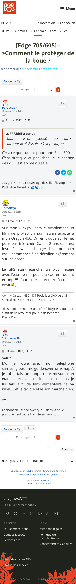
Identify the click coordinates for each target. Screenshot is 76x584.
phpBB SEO (45, 480)
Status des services (17, 565)
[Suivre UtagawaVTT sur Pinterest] (39, 513)
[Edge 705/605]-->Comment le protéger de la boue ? (38, 53)
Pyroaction (9, 107)
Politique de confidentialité (49, 536)
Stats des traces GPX (17, 559)
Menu (70, 8)
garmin (7, 295)
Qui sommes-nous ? (17, 529)
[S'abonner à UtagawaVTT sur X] (15, 513)
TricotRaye (9, 208)
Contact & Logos (14, 534)
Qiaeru (54, 474)
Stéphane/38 (11, 338)
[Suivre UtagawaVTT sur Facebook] (7, 513)
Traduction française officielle (33, 474)
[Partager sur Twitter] (63, 172)
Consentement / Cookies (56, 544)
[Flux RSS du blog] (56, 513)
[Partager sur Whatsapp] (69, 172)
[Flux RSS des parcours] (47, 513)
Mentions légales (51, 529)
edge (34, 187)
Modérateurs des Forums (39, 69)
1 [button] (43, 89)
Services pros (13, 540)
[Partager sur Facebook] (57, 172)
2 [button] (51, 89)
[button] (34, 89)
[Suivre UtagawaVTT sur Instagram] (31, 513)
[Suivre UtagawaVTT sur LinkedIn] (23, 513)
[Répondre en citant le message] (62, 103)
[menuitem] (6, 22)
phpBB (28, 471)
